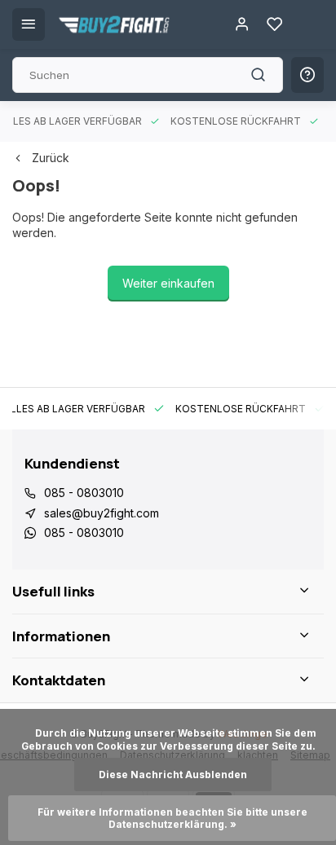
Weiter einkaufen (168, 283)
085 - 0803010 (84, 493)
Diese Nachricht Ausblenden (173, 774)
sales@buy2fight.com (101, 513)
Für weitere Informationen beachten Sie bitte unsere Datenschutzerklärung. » (174, 818)
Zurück (50, 158)
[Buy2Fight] (114, 24)
